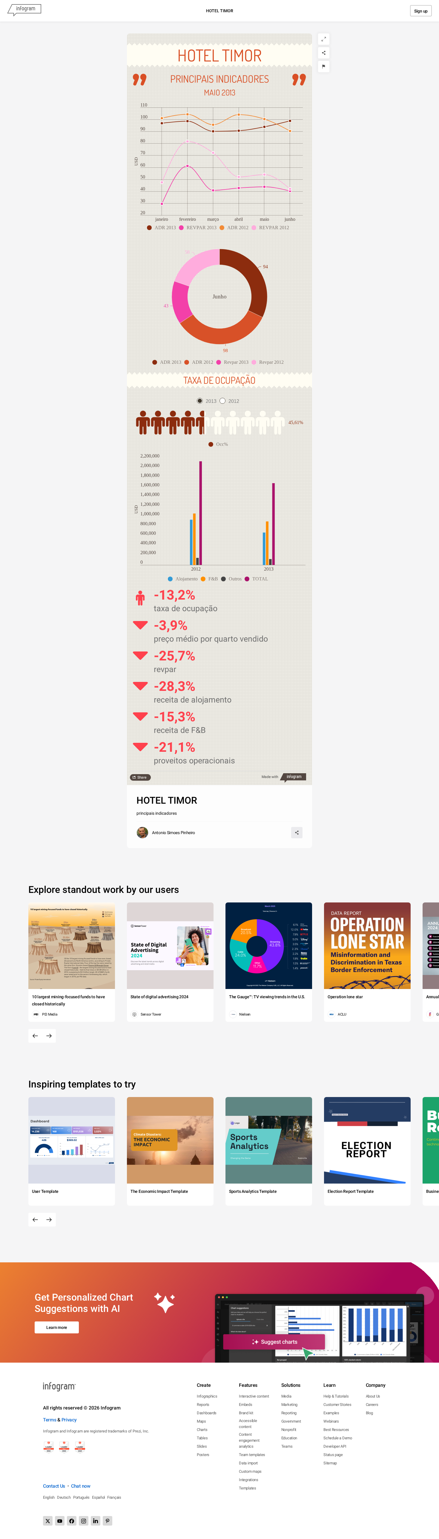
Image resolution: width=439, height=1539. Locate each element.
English (49, 1497)
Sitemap (330, 1463)
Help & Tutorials (336, 1396)
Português (81, 1497)
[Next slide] (49, 1036)
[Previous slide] (35, 1036)
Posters (203, 1454)
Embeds (245, 1404)
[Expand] (323, 39)
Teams (287, 1446)
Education (289, 1438)
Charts (202, 1429)
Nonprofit (288, 1429)
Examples (331, 1413)
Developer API (334, 1446)
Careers (372, 1404)
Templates (247, 1488)
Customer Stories (337, 1404)
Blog (369, 1413)
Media (286, 1396)
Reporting (289, 1413)
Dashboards (207, 1413)
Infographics (207, 1396)
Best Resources (336, 1429)
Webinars (331, 1421)
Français (114, 1497)
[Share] (323, 52)
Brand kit (246, 1413)
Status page (333, 1454)
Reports (203, 1404)
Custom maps (250, 1471)
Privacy (69, 1420)
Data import (248, 1463)
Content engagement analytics (249, 1440)
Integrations (248, 1480)
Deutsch (64, 1497)
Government (291, 1421)
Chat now (80, 1486)
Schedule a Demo (337, 1438)
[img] (170, 423)
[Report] (323, 66)
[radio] (208, 401)
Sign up (421, 11)
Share (141, 777)
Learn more (56, 1327)
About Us (373, 1396)
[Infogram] (24, 10)
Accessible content (248, 1423)
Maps (201, 1421)
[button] (163, 228)
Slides (202, 1446)
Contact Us (54, 1486)
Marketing (289, 1404)
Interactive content (254, 1396)
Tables (202, 1438)
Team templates (252, 1454)
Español (98, 1497)
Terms (49, 1420)
